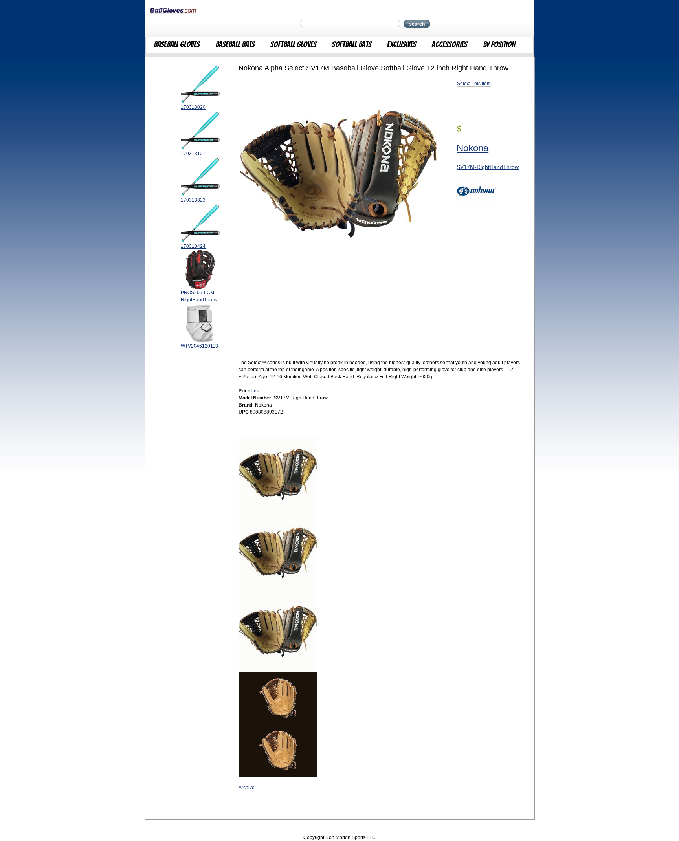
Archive (247, 787)
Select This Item (474, 83)
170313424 (193, 246)
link (255, 391)
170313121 (193, 153)
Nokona (472, 148)
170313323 (193, 200)
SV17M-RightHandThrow (488, 167)
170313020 (193, 107)
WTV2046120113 (199, 346)
